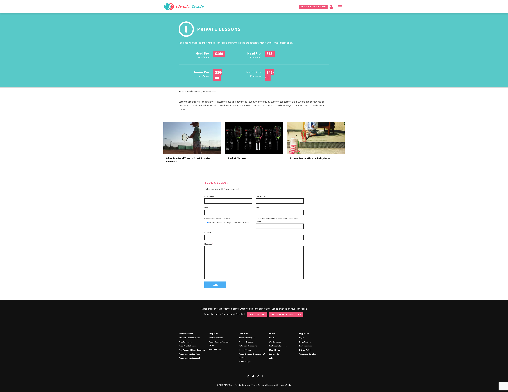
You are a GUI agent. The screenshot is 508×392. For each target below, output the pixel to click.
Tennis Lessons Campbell (189, 358)
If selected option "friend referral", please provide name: (278, 220)
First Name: (210, 196)
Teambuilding (215, 349)
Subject (207, 232)
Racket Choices (237, 158)
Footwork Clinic (216, 338)
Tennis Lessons (193, 91)
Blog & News (274, 350)
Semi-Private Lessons (188, 346)
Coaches (272, 338)
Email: (207, 207)
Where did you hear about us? (217, 219)
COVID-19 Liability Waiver (189, 338)
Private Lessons (185, 342)
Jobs (271, 358)
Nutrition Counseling (248, 346)
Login (301, 338)
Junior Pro (201, 72)
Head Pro (202, 53)
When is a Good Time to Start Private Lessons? (188, 160)
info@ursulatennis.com (286, 314)
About (272, 333)
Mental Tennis (245, 350)
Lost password (305, 346)
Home (181, 91)
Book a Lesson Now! (313, 7)
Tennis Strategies (247, 338)
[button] (340, 7)
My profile (304, 333)
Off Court (243, 333)
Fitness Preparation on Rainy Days (309, 158)
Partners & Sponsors (278, 346)
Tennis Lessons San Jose (189, 354)
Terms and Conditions (308, 354)
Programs (213, 333)
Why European (275, 342)
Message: (209, 244)
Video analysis (245, 361)
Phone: (259, 207)
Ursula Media (285, 385)
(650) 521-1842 (257, 314)
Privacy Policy (305, 350)
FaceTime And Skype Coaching (192, 350)
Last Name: (261, 196)
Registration (305, 342)
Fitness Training (246, 342)
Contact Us (274, 354)
